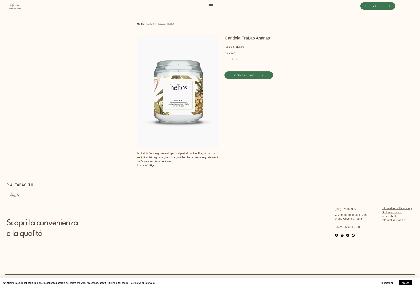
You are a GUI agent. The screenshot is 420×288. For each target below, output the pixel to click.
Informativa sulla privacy (397, 208)
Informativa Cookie (393, 220)
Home (140, 23)
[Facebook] (336, 235)
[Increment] (237, 59)
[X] (347, 235)
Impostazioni (387, 282)
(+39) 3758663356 (346, 209)
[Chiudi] (416, 282)
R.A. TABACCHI (20, 185)
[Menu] (210, 5)
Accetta (405, 282)
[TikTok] (353, 235)
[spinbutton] (232, 59)
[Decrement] (227, 59)
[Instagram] (342, 235)
